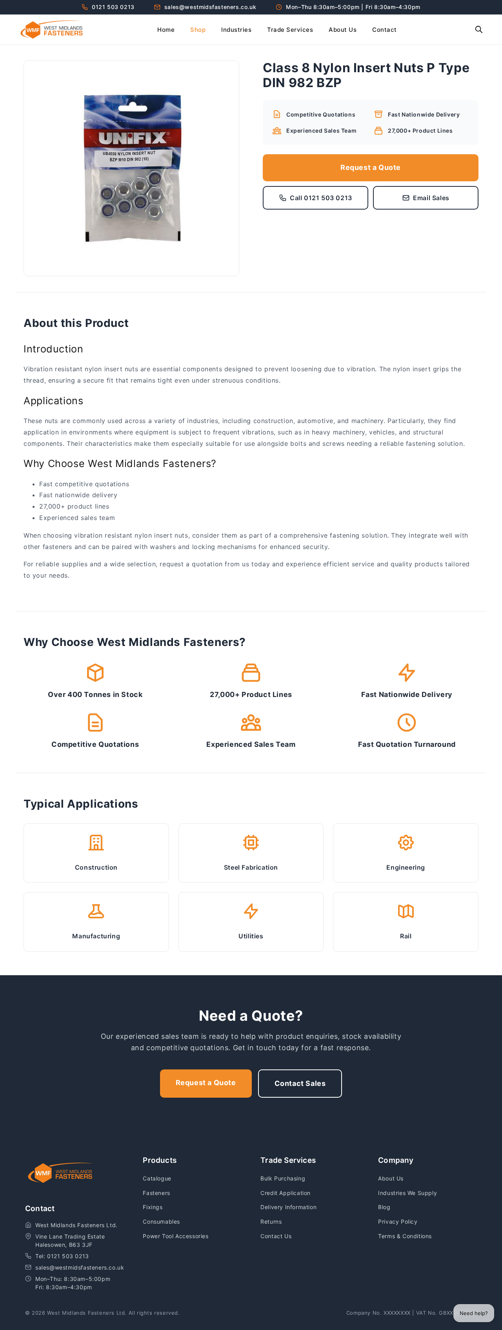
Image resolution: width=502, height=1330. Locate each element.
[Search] (478, 29)
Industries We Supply (407, 1193)
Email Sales (431, 198)
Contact (384, 29)
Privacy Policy (397, 1221)
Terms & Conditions (405, 1236)
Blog (384, 1207)
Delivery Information (288, 1207)
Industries (236, 29)
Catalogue (157, 1178)
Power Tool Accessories (175, 1236)
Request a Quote (370, 167)
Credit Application (285, 1193)
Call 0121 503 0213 (321, 198)
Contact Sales (300, 1083)
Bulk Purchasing (282, 1178)
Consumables (161, 1221)
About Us (342, 29)
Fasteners (156, 1193)
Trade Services (290, 29)
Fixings (152, 1207)
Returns (271, 1221)
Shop (198, 29)
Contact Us (275, 1236)
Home (166, 29)
